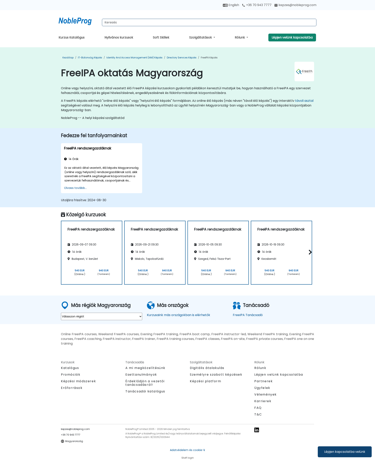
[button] (309, 252)
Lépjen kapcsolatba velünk (344, 451)
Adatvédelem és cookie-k (187, 450)
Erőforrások (72, 388)
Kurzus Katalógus (72, 37)
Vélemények (265, 394)
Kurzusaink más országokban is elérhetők (178, 315)
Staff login (187, 457)
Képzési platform (205, 381)
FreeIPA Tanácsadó (248, 315)
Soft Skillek (161, 37)
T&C (258, 414)
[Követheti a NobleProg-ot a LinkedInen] (256, 429)
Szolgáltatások (201, 37)
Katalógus (70, 368)
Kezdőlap (68, 57)
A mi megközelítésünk (145, 368)
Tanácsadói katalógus (145, 391)
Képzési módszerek (78, 381)
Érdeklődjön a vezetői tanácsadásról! (145, 383)
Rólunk (240, 37)
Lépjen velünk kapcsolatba (292, 37)
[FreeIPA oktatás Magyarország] (79, 20)
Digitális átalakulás (207, 368)
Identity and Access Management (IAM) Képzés (134, 57)
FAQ (258, 408)
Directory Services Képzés (181, 57)
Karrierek (262, 401)
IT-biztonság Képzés (90, 57)
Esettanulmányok (141, 374)
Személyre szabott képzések (216, 374)
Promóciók (70, 374)
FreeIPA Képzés (209, 57)
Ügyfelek (262, 388)
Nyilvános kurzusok (118, 37)
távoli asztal (304, 100)
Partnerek (263, 381)
